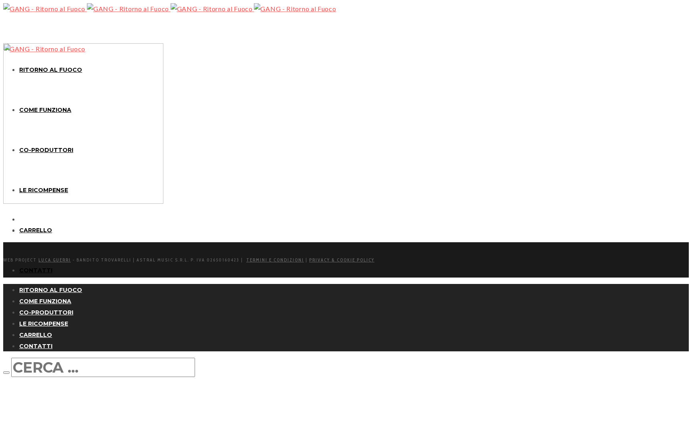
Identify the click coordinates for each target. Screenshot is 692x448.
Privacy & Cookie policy (341, 260)
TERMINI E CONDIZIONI (275, 260)
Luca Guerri (54, 260)
